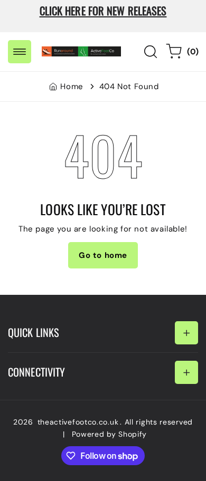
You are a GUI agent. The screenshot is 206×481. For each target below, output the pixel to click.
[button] (19, 51)
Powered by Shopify (109, 434)
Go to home (103, 255)
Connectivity (36, 372)
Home (71, 86)
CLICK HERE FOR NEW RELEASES (103, 10)
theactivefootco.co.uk (78, 422)
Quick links (33, 332)
